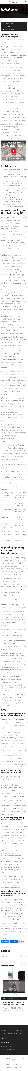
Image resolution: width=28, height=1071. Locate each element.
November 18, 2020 (9, 23)
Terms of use (18, 1067)
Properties (14, 1064)
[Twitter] (6, 1038)
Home (4, 13)
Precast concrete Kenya (14, 982)
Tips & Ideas (6, 1064)
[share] (23, 982)
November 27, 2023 (8, 998)
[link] (5, 982)
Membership (9, 1067)
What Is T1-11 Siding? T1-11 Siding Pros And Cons (13, 1003)
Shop (21, 1064)
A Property (9, 13)
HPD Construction (9, 26)
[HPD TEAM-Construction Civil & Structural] (14, 2)
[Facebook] (2, 1038)
